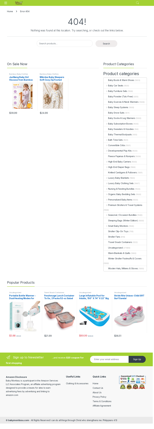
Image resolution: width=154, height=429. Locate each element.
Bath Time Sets (115, 140)
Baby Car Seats (115, 85)
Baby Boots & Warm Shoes (121, 80)
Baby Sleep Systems (118, 107)
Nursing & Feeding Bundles (121, 189)
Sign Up (137, 359)
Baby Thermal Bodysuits (120, 134)
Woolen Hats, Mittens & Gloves (123, 268)
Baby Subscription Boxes (120, 123)
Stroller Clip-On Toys (118, 231)
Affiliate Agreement (102, 405)
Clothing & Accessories (77, 383)
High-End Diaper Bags (119, 167)
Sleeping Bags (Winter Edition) (123, 220)
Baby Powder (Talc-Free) (120, 96)
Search (137, 3)
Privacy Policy (99, 397)
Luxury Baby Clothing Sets (121, 183)
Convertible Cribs (116, 145)
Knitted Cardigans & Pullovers (122, 172)
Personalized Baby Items (120, 199)
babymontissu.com (18, 420)
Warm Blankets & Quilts (119, 253)
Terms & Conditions (102, 401)
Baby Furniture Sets (117, 91)
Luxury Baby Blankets (118, 178)
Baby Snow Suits (116, 112)
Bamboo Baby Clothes (18, 74)
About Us (97, 392)
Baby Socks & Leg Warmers (121, 118)
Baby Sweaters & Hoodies (121, 129)
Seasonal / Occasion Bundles (122, 215)
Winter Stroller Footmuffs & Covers (125, 258)
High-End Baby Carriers (119, 161)
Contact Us (98, 388)
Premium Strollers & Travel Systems (125, 205)
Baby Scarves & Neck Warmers (123, 102)
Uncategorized (115, 247)
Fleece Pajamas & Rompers (121, 156)
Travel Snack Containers (120, 242)
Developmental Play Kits (120, 150)
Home (10, 11)
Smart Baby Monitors (118, 226)
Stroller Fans (114, 236)
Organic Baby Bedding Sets (121, 194)
